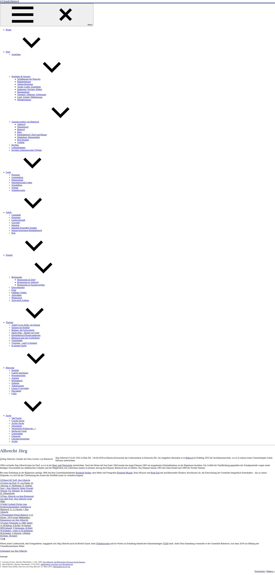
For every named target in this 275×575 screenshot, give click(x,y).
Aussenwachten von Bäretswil (25, 122)
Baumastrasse (23, 92)
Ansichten (16, 54)
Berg (19, 132)
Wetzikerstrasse (24, 99)
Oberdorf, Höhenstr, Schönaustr (31, 94)
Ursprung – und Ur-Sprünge (24, 343)
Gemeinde (16, 215)
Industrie (15, 225)
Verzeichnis (16, 426)
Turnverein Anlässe (20, 300)
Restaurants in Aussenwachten (31, 285)
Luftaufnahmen (18, 147)
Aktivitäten (16, 295)
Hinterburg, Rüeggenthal (28, 137)
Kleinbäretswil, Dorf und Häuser (32, 134)
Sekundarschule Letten (21, 182)
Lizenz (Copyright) (20, 388)
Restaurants (16, 277)
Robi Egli (155, 473)
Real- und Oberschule (62, 465)
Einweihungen (18, 287)
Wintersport (16, 298)
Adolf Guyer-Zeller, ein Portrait (25, 325)
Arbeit (8, 212)
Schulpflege (16, 185)
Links (14, 393)
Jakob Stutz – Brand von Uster (25, 332)
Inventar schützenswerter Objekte (26, 150)
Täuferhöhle (16, 340)
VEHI (165, 543)
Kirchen (15, 145)
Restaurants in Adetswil (28, 282)
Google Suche (17, 420)
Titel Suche (16, 418)
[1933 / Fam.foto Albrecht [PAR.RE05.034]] (17, 501)
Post (13, 233)
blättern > (270, 571)
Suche (8, 415)
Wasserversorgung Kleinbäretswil (26, 230)
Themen (9, 322)
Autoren (15, 378)
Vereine (14, 187)
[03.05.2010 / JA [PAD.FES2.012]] (17, 512)
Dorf (8, 52)
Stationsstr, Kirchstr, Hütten (29, 89)
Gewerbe (15, 222)
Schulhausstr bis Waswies (28, 79)
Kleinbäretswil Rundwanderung (25, 335)
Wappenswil (22, 127)
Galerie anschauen (19, 373)
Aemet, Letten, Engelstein (29, 87)
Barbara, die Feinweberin (22, 330)
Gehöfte (20, 142)
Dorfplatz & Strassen (20, 76)
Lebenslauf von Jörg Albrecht (13, 551)
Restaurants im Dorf (26, 279)
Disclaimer (16, 391)
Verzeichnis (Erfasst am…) (23, 428)
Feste (13, 290)
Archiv (14, 441)
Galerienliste (17, 433)
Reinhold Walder (83, 473)
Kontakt (15, 370)
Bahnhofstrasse (24, 81)
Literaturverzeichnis (20, 439)
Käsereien (15, 217)
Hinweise (10, 367)
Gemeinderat (17, 177)
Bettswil (21, 129)
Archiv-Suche (17, 423)
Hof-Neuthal (23, 140)
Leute (8, 172)
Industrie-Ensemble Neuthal (24, 228)
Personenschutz (18, 375)
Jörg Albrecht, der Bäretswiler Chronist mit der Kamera (64, 562)
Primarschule (17, 180)
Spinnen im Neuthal (20, 327)
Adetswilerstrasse (25, 84)
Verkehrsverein (18, 190)
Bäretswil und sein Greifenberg (25, 338)
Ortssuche (15, 436)
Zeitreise (15, 383)
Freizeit (9, 255)
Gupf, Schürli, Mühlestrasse (29, 97)
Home (8, 30)
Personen (15, 175)
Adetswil (21, 124)
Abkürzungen (17, 386)
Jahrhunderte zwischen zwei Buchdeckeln (57, 564)
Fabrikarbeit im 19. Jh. (61, 567)
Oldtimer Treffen (19, 292)
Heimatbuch (16, 380)
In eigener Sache (18, 345)
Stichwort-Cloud (18, 431)
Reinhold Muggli (124, 473)
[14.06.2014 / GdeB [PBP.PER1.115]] (15, 480)
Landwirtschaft (18, 220)
